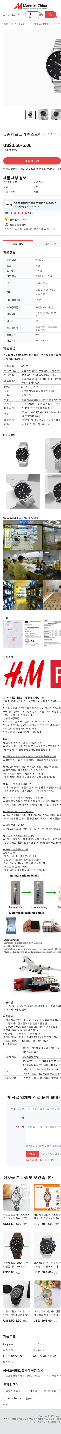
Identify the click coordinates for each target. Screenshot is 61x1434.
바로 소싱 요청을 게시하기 (41, 1159)
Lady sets (8, 1344)
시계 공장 (32, 1390)
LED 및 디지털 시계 (12, 1356)
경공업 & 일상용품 (22, 23)
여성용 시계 (39, 1350)
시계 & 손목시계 (41, 23)
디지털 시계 (39, 1344)
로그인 (44, 228)
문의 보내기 (32, 160)
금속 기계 (55, 23)
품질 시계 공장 (13, 1390)
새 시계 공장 (50, 1390)
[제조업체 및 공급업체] (30, 5)
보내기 (32, 1154)
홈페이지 (7, 23)
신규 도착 (8, 1350)
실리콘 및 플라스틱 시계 (45, 1356)
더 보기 (7, 1404)
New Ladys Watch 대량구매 (20, 1398)
